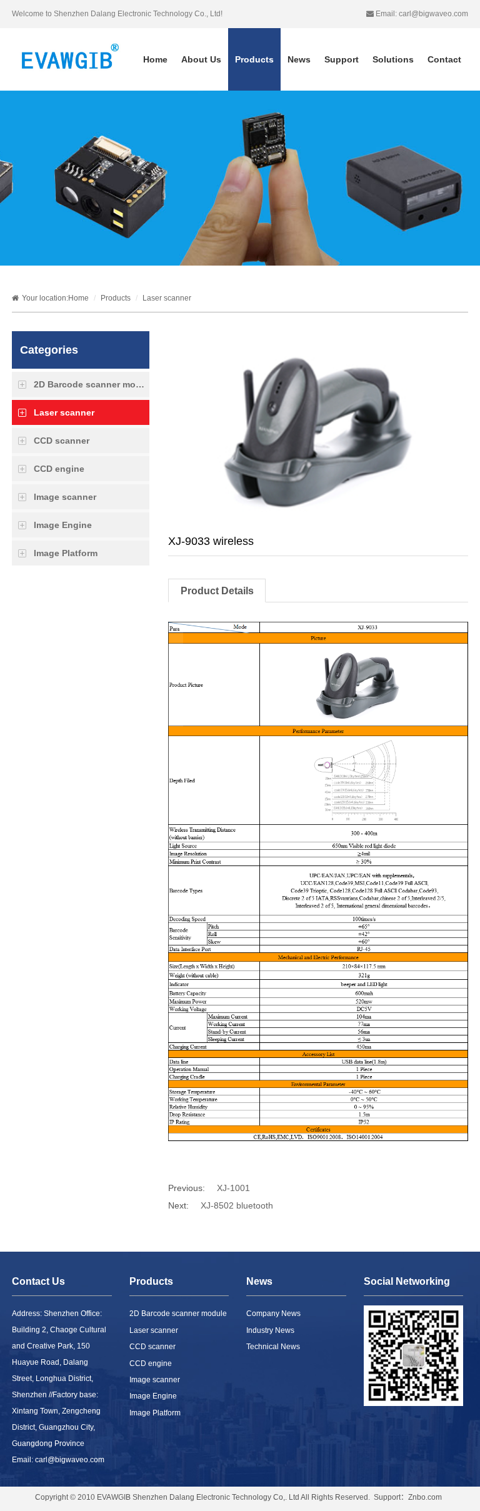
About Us (201, 59)
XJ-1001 (233, 1188)
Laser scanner (166, 298)
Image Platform (66, 553)
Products (254, 59)
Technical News (273, 1346)
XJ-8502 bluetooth (237, 1205)
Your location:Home (55, 298)
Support (341, 59)
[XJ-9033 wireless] (312, 430)
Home (155, 59)
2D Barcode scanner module (91, 384)
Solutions (393, 59)
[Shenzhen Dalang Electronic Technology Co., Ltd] (69, 63)
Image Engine (63, 525)
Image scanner (65, 497)
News (299, 59)
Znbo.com (425, 1497)
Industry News (270, 1330)
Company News (273, 1313)
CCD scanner (61, 441)
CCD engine (59, 469)
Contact (444, 59)
